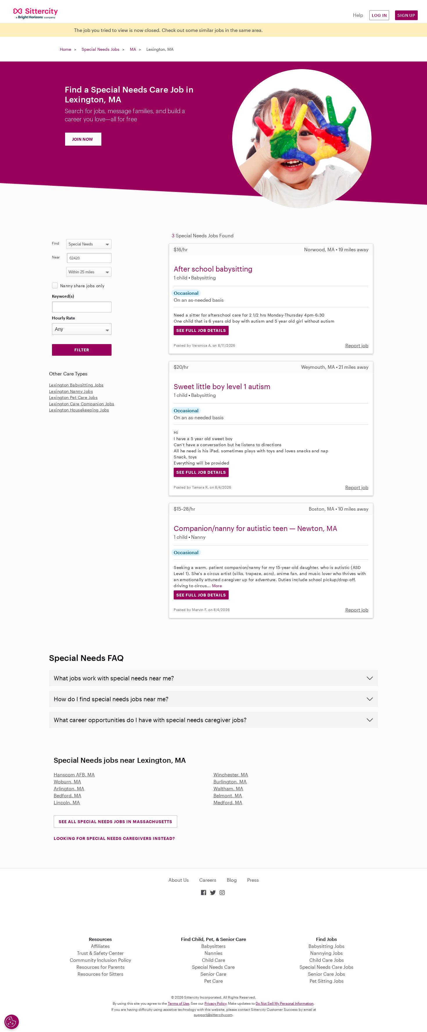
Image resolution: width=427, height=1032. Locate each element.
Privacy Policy (215, 1003)
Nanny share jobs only (82, 285)
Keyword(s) (63, 296)
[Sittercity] (35, 13)
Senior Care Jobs (326, 974)
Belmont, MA (228, 795)
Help (358, 15)
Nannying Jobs (326, 953)
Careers (207, 880)
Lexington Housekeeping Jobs (79, 409)
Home (65, 49)
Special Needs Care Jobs (326, 967)
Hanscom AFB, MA (74, 774)
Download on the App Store (213, 916)
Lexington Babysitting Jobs (76, 384)
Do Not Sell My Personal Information (284, 1003)
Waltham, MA (228, 788)
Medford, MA (228, 802)
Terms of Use (178, 1003)
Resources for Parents (100, 967)
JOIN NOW (82, 139)
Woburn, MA (67, 781)
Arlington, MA (69, 788)
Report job (356, 345)
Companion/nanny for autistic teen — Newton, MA (255, 528)
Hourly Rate (63, 317)
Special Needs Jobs (100, 49)
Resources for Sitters (100, 974)
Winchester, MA (231, 774)
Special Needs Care (213, 967)
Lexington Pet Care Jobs (73, 397)
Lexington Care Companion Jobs (81, 403)
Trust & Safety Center (100, 953)
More (217, 585)
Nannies (213, 953)
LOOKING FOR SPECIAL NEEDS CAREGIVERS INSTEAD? (114, 838)
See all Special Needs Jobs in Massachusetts (115, 821)
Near (56, 257)
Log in (379, 15)
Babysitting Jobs (326, 946)
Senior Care (213, 974)
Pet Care (213, 981)
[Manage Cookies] (11, 1022)
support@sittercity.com (213, 1015)
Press (253, 880)
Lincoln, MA (67, 802)
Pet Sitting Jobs (327, 981)
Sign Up (406, 15)
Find (55, 243)
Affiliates (100, 946)
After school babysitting (213, 269)
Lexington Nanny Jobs (71, 391)
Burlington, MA (230, 781)
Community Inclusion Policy (100, 960)
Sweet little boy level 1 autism (222, 386)
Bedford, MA (67, 795)
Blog (232, 880)
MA (133, 49)
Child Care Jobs (326, 960)
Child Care (213, 960)
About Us (178, 880)
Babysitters (213, 946)
